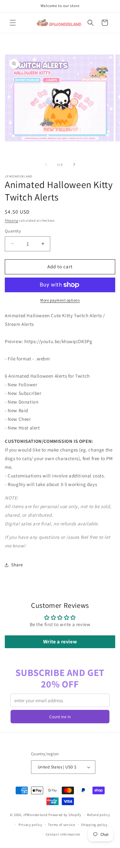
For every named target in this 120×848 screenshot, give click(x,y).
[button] (13, 23)
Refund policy (98, 815)
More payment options (60, 300)
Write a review (60, 641)
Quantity (13, 231)
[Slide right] (74, 164)
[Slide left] (46, 164)
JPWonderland (35, 815)
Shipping (11, 220)
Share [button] (17, 565)
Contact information (63, 834)
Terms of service (61, 824)
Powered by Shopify (64, 815)
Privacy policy (30, 824)
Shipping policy (94, 824)
